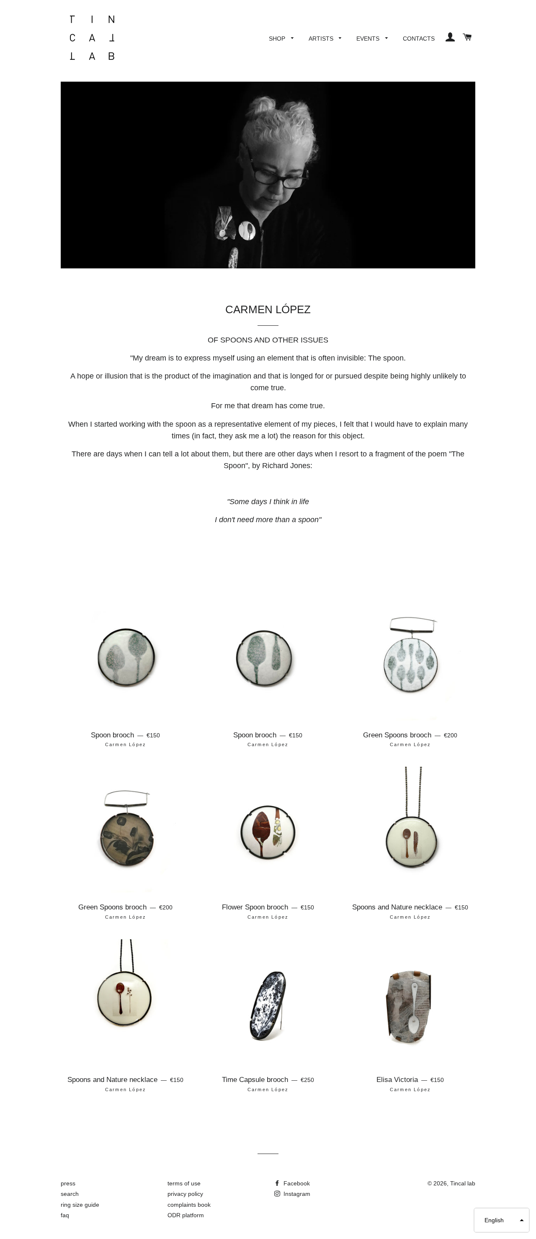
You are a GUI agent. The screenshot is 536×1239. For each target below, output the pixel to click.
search (70, 1193)
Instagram (296, 1193)
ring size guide (80, 1204)
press (68, 1183)
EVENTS (368, 38)
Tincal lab (462, 1183)
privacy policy (185, 1193)
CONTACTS (419, 38)
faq (65, 1215)
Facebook (296, 1183)
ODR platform (186, 1215)
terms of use (184, 1183)
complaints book (189, 1204)
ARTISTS (322, 38)
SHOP (278, 38)
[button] (501, 1220)
